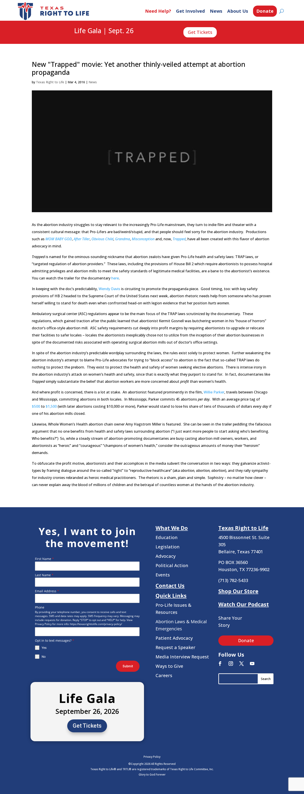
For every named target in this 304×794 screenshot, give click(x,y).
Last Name (44, 575)
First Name (44, 559)
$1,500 (51, 406)
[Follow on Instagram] (230, 663)
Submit (128, 666)
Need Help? (158, 11)
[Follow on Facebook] (220, 663)
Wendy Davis (109, 288)
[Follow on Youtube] (252, 663)
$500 (36, 406)
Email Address (47, 591)
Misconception (143, 238)
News (216, 11)
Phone (39, 607)
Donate (265, 11)
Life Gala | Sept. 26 (104, 31)
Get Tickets (200, 32)
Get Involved (190, 11)
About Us (237, 11)
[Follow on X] (241, 663)
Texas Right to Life (50, 82)
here (115, 278)
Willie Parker (214, 392)
